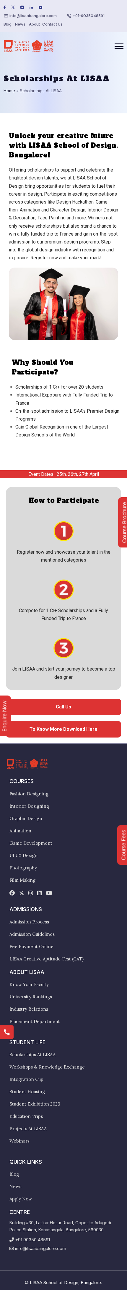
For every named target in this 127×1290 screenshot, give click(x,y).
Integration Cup (26, 1079)
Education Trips (26, 1116)
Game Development (30, 843)
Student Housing (27, 1091)
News (20, 24)
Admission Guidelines (32, 934)
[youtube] (49, 893)
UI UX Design (23, 855)
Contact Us (52, 24)
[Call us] (7, 1032)
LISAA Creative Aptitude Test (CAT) (46, 959)
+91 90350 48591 (32, 1239)
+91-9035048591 (89, 15)
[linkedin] (39, 893)
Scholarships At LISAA (32, 1054)
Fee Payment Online (31, 946)
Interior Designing (29, 806)
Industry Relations (28, 1009)
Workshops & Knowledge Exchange (47, 1067)
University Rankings (30, 997)
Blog (8, 24)
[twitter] (21, 893)
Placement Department (34, 1021)
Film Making (22, 880)
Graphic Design (25, 818)
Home (9, 90)
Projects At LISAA (28, 1128)
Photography (23, 868)
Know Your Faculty (29, 984)
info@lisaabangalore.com (33, 15)
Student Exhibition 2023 (34, 1104)
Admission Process (29, 922)
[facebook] (12, 893)
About (34, 24)
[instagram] (30, 893)
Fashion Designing (28, 794)
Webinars (19, 1141)
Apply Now (20, 1199)
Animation (20, 831)
